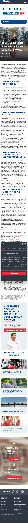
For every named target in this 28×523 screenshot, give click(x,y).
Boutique (17, 498)
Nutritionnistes (18, 506)
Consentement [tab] (5, 248)
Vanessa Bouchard (16, 54)
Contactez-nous (18, 513)
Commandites (5, 512)
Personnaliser (13, 278)
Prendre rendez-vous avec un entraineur (15, 330)
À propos (3, 504)
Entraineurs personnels (20, 504)
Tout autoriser (14, 273)
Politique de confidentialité (8, 519)
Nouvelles (4, 498)
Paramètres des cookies (7, 514)
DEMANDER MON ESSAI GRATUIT (14, 478)
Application (17, 501)
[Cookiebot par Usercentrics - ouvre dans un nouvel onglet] (20, 244)
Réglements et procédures (17, 510)
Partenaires (4, 509)
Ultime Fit (22, 67)
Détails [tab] (13, 248)
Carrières (3, 506)
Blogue (3, 501)
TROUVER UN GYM (14, 459)
